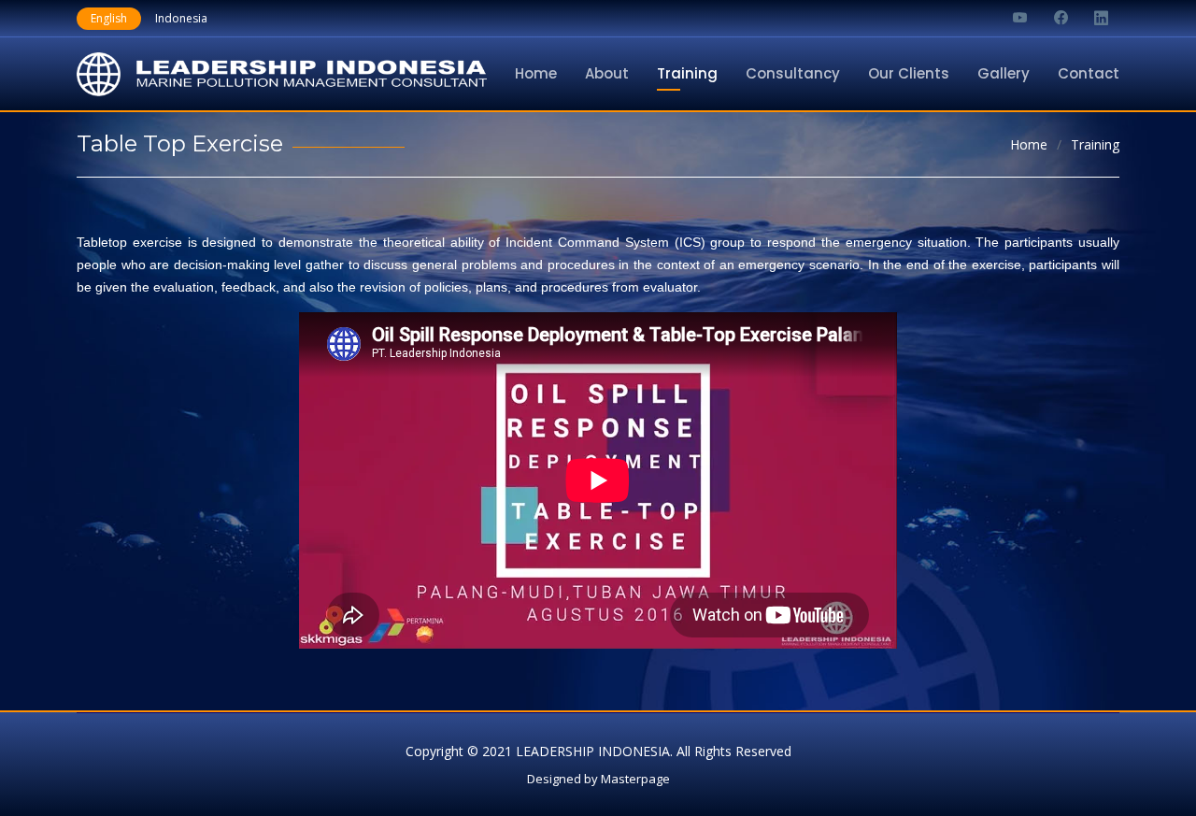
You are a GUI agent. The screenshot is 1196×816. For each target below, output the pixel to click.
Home (536, 73)
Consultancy (793, 73)
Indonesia (181, 18)
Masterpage (635, 778)
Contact (1088, 73)
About (607, 73)
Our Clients (908, 73)
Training (687, 73)
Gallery (1003, 73)
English (109, 18)
